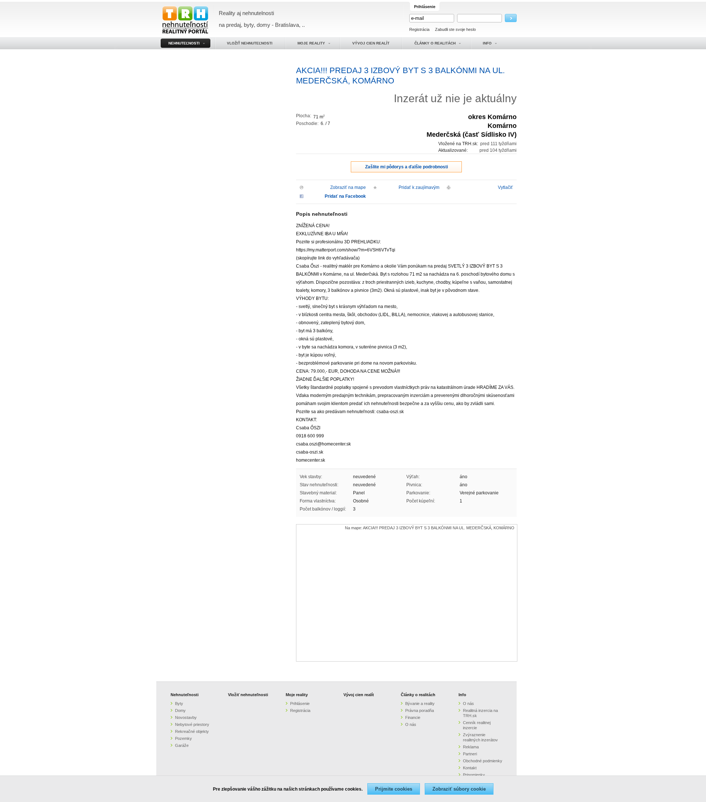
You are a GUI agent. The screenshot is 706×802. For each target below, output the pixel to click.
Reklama (471, 747)
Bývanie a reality (420, 703)
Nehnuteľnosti (185, 694)
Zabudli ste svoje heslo (455, 29)
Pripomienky (474, 775)
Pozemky (183, 738)
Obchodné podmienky (482, 761)
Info (462, 694)
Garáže (182, 745)
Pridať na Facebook (345, 196)
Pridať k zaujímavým (419, 187)
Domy (180, 710)
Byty (179, 703)
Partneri (470, 754)
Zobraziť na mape (348, 187)
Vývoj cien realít (358, 694)
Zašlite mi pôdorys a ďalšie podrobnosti (406, 166)
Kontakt (470, 768)
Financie (412, 717)
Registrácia (419, 29)
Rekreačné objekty (192, 731)
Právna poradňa (419, 710)
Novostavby (186, 717)
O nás (410, 724)
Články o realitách (418, 694)
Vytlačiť (505, 187)
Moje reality (297, 694)
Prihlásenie (300, 703)
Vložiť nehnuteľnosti (248, 694)
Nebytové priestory (192, 724)
